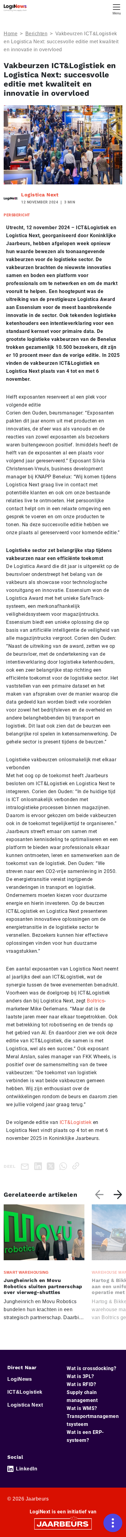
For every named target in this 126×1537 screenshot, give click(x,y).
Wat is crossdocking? (91, 1368)
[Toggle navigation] (116, 8)
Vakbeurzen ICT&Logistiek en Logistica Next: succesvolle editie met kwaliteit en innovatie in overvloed (61, 41)
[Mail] (26, 1166)
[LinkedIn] (39, 1165)
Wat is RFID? (81, 1384)
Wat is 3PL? (80, 1376)
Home (10, 33)
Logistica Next (39, 195)
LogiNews (19, 1379)
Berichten (36, 33)
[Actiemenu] (112, 1523)
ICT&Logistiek (76, 1122)
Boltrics (95, 1001)
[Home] (15, 7)
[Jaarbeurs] (63, 1524)
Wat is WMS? (82, 1408)
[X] (52, 1165)
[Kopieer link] (77, 1166)
